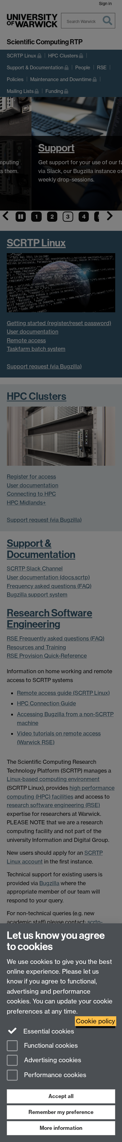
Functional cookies (50, 1045)
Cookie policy (95, 1021)
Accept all (61, 1096)
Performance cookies (54, 1075)
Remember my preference (61, 1112)
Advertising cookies (51, 1060)
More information (61, 1128)
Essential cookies (48, 1031)
